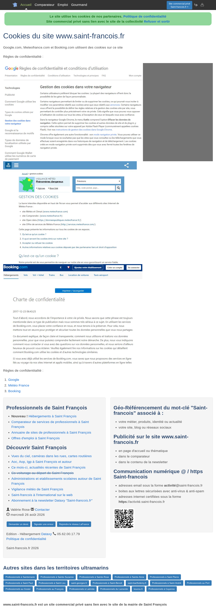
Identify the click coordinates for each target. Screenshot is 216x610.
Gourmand (79, 4)
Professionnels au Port (198, 583)
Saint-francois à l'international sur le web (42, 495)
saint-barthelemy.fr (137, 583)
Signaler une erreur (43, 524)
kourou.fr (138, 589)
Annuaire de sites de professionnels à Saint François (51, 432)
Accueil (25, 4)
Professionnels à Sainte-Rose (94, 577)
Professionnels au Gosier (18, 589)
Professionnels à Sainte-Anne (129, 577)
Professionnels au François (50, 589)
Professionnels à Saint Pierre (164, 577)
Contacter (42, 509)
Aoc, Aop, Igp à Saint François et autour (41, 461)
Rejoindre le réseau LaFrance (74, 524)
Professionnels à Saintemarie (20, 577)
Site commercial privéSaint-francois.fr (179, 5)
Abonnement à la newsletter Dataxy (51, 500)
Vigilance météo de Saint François (37, 489)
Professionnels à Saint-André (166, 583)
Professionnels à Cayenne (161, 589)
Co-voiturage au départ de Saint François (42, 473)
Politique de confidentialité (144, 16)
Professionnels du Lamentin (114, 589)
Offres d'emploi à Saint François (35, 438)
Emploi (63, 4)
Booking (14, 391)
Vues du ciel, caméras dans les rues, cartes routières (51, 456)
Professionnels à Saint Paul (19, 583)
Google (13, 379)
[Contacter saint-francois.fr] (202, 4)
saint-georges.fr (79, 583)
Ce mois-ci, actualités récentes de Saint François (48, 467)
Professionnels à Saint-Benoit (107, 583)
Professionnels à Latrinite (82, 589)
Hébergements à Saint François (53, 416)
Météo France (18, 385)
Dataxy (46, 534)
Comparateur (44, 4)
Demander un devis (18, 524)
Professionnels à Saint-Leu (52, 583)
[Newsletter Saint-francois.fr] (196, 4)
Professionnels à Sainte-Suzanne (57, 577)
